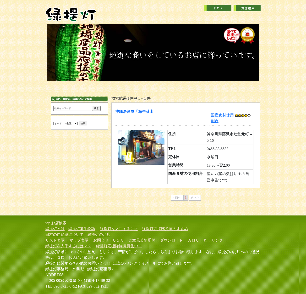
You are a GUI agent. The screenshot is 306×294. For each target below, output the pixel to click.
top (47, 223)
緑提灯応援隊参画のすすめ (165, 229)
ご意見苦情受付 (141, 240)
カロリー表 (197, 240)
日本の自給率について (64, 234)
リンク (217, 240)
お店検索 (58, 223)
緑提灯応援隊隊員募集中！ (119, 246)
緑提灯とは (55, 229)
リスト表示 (55, 240)
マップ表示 (78, 240)
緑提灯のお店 (98, 234)
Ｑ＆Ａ (118, 240)
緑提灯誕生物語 (81, 229)
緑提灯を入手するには (119, 229)
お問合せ (101, 240)
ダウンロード (171, 240)
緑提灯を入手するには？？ (68, 246)
